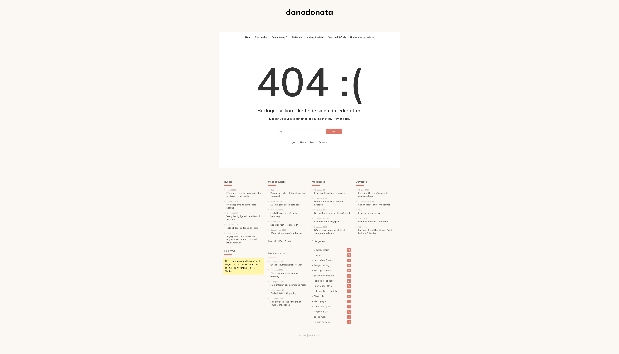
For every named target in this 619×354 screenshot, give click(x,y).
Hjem (248, 37)
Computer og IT (280, 37)
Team (312, 142)
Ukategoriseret (321, 250)
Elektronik (297, 37)
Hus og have (320, 255)
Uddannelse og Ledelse (362, 37)
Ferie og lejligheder (323, 280)
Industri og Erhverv (324, 260)
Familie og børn (322, 322)
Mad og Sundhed (315, 37)
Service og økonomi (324, 275)
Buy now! (323, 142)
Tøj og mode (320, 317)
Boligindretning (321, 265)
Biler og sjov (261, 37)
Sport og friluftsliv (337, 37)
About (303, 142)
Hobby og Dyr (321, 311)
